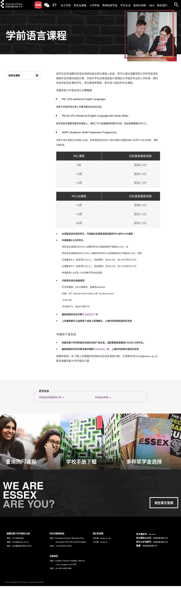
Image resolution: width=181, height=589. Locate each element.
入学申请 (94, 5)
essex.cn (104, 541)
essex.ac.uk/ (105, 538)
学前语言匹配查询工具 (50, 397)
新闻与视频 (139, 5)
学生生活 (125, 5)
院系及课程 (80, 5)
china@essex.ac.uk (20, 541)
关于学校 (66, 5)
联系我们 (162, 5)
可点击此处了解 (90, 314)
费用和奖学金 (110, 5)
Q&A (151, 5)
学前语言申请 (102, 397)
